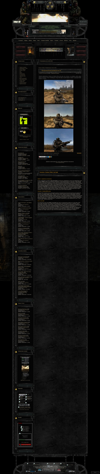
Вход (63, 162)
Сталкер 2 (21, 40)
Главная (39, 67)
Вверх (95, 472)
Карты (51, 40)
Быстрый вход (49, 30)
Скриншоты (25, 372)
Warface (66, 40)
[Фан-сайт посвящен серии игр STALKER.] (22, 400)
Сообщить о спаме (26, 139)
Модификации (48, 67)
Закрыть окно (55, 30)
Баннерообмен (21, 409)
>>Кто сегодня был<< (25, 442)
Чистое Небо (24, 219)
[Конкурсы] (81, 46)
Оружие (74, 40)
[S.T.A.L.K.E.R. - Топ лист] (22, 395)
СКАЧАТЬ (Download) (43, 73)
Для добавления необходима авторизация (25, 136)
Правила (20, 139)
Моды (34, 40)
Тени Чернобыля (21, 97)
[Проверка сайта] (50, 464)
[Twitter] (48, 157)
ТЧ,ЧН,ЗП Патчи (25, 224)
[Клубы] (81, 55)
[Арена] (81, 51)
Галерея (56, 40)
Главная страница (45, 40)
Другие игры (24, 153)
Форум (25, 40)
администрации (61, 468)
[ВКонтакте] (47, 157)
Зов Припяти (20, 100)
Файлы (30, 40)
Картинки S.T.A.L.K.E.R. (25, 380)
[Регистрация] (20, 51)
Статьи (61, 40)
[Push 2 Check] (70, 464)
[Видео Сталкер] (68, 27)
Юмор (23, 162)
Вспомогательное (25, 309)
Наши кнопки (27, 409)
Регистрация (44, 30)
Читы (38, 40)
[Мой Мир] (51, 157)
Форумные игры (25, 158)
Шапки (23, 167)
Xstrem (23, 178)
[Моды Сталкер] (32, 27)
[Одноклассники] (50, 157)
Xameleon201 (24, 155)
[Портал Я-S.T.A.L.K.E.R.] (26, 403)
